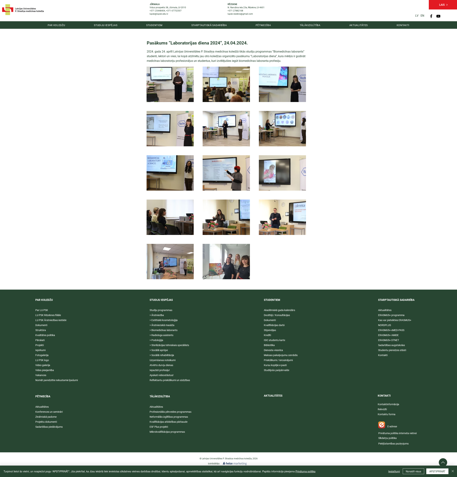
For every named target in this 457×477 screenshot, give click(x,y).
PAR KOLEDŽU (44, 300)
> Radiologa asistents (161, 335)
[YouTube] (438, 16)
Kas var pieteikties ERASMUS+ (395, 320)
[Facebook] (431, 16)
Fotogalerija (42, 355)
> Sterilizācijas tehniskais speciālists (169, 345)
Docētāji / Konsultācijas (277, 315)
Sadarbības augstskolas (391, 345)
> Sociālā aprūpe (159, 350)
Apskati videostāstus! (162, 375)
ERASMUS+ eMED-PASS (391, 330)
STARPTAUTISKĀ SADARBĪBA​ (396, 300)
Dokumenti (270, 320)
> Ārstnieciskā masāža (162, 325)
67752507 (177, 10)
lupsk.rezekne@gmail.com (240, 14)
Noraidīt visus (413, 471)
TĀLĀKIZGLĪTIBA (160, 396)
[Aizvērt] (453, 471)
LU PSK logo (42, 360)
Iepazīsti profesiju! (160, 370)
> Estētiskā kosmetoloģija (164, 320)
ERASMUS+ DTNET (388, 340)
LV (416, 15)
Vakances (40, 375)
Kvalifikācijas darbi (274, 325)
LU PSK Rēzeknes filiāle (48, 315)
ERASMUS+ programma (391, 315)
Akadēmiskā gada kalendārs (279, 310)
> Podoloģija (156, 340)
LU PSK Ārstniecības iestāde (50, 320)
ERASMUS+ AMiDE (388, 335)
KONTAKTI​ (384, 395)
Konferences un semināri (49, 411)
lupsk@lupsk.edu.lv (159, 14)
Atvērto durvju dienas (161, 365)
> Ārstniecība (157, 315)
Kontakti (383, 355)
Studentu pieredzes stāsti (392, 350)
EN (422, 15)
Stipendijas (270, 330)
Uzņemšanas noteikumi (162, 360)
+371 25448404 (157, 10)
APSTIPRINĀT (437, 471)
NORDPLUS (384, 325)
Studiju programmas (161, 310)
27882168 (238, 10)
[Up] (443, 462)
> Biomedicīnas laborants (163, 330)
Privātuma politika (305, 471)
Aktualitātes (42, 406)
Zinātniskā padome (46, 416)
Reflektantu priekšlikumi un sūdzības (170, 380)
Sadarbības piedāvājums (49, 426)
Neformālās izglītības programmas (169, 416)
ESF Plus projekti (159, 426)
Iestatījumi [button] (394, 471)
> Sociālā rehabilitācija (162, 355)
